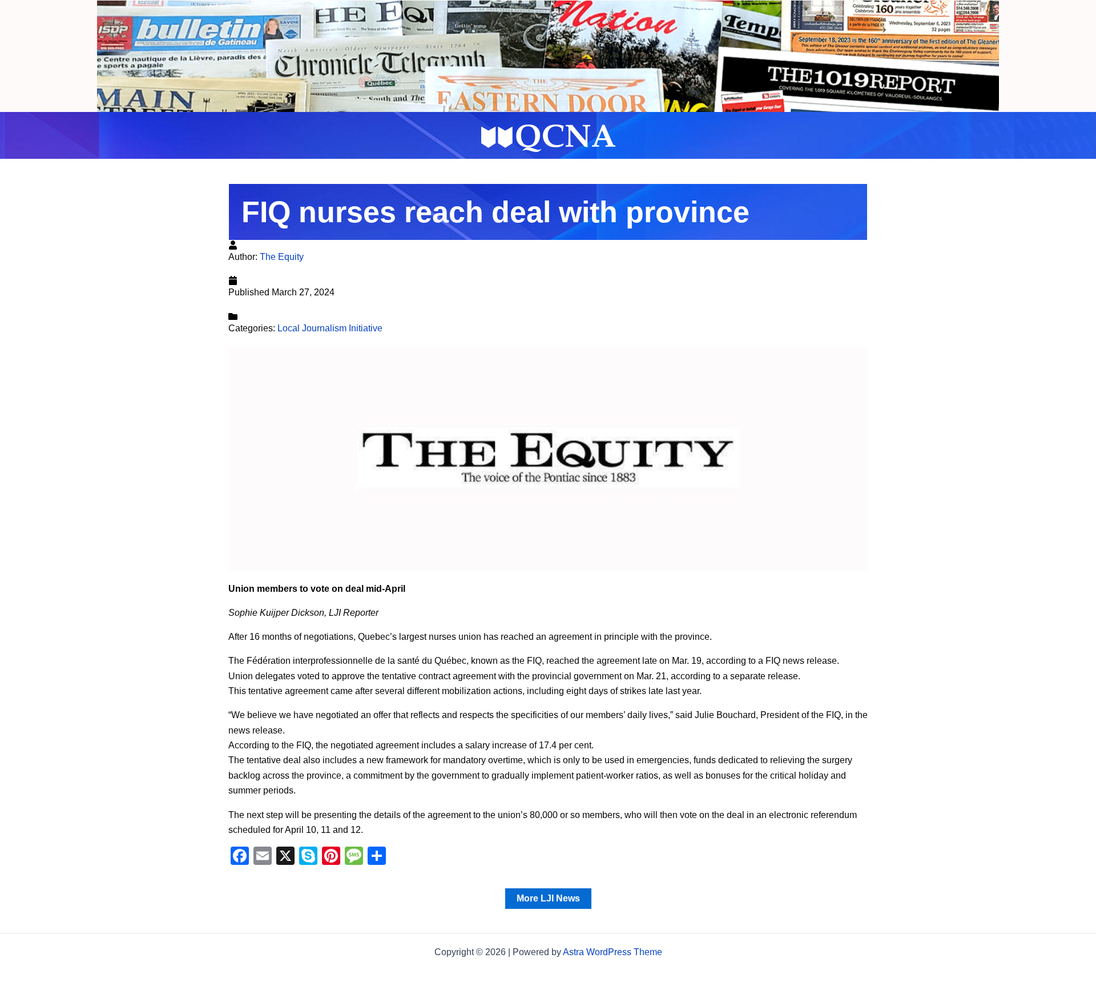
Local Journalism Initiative (329, 328)
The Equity (282, 257)
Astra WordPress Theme (612, 952)
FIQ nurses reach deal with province (495, 212)
